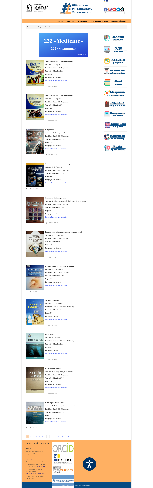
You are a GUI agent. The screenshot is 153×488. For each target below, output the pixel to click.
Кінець (67, 436)
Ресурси (70, 21)
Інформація (82, 21)
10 (54, 436)
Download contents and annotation (56, 80)
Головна (60, 21)
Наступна (60, 436)
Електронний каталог (99, 21)
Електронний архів (118, 21)
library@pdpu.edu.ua (39, 466)
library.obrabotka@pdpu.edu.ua (35, 473)
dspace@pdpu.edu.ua (32, 459)
